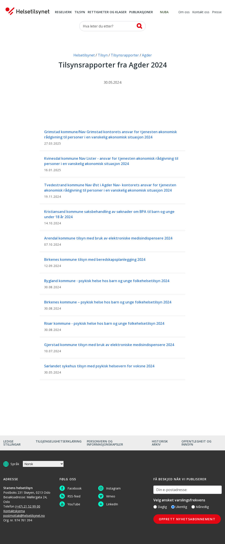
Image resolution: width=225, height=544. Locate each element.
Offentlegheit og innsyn (196, 442)
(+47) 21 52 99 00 (27, 506)
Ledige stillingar (12, 442)
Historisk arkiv (160, 442)
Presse (217, 12)
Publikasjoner (141, 12)
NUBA (164, 12)
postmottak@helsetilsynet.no (24, 515)
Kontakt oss (200, 12)
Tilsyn (79, 12)
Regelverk (63, 12)
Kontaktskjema (14, 511)
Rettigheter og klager (107, 12)
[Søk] (139, 26)
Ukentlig (181, 507)
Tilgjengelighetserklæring (59, 441)
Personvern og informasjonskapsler (105, 442)
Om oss (184, 12)
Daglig (162, 507)
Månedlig (202, 507)
